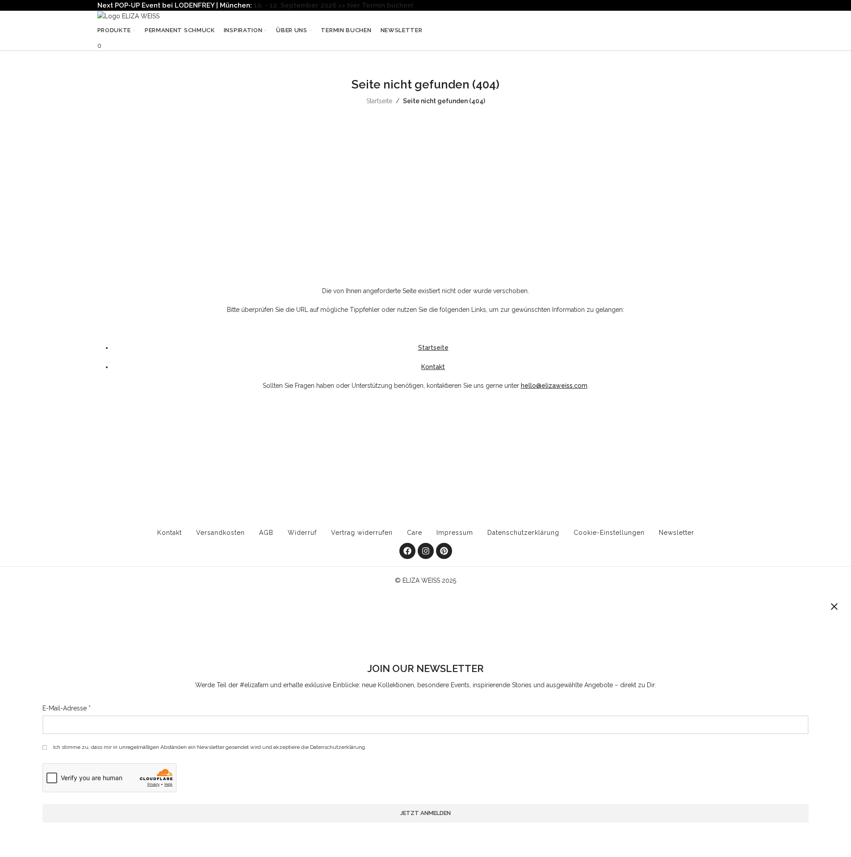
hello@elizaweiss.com (554, 385)
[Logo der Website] (128, 15)
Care (414, 532)
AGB (266, 532)
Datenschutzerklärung (523, 532)
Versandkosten (220, 532)
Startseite (379, 101)
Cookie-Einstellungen (609, 532)
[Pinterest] (444, 551)
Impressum (454, 532)
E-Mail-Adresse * (66, 708)
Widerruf (302, 532)
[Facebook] (407, 551)
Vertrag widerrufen (362, 532)
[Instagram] (426, 551)
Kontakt (433, 366)
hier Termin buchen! (380, 5)
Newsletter (676, 532)
